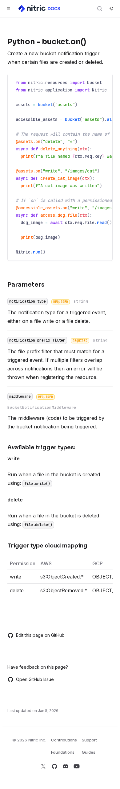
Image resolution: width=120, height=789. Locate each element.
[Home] (39, 8)
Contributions (64, 739)
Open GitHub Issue (35, 679)
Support (89, 739)
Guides (88, 752)
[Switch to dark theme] (111, 8)
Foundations (62, 752)
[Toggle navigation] (8, 8)
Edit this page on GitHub (40, 635)
